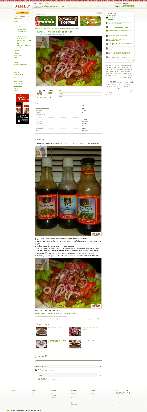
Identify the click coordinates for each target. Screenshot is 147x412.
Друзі (72, 402)
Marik (109, 35)
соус (112, 86)
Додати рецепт (23, 12)
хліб (110, 93)
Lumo (109, 30)
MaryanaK (110, 17)
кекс (107, 71)
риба (130, 80)
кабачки (107, 69)
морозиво (114, 75)
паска (110, 78)
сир (115, 84)
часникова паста (40, 114)
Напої (16, 57)
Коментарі (114, 15)
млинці (108, 75)
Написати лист (52, 90)
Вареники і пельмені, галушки (24, 40)
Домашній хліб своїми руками (114, 23)
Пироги (117, 40)
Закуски (17, 23)
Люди (63, 6)
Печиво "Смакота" (119, 27)
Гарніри (17, 66)
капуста (114, 69)
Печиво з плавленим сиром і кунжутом (120, 47)
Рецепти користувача (43, 97)
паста (114, 78)
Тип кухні (16, 76)
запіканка (129, 67)
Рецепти (37, 6)
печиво (124, 78)
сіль (37, 130)
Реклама (92, 392)
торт (119, 88)
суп (114, 86)
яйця (120, 94)
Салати (17, 53)
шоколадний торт (129, 92)
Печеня (19, 47)
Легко (62, 94)
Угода (72, 397)
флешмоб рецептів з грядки (119, 90)
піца (123, 80)
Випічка (17, 21)
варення (127, 65)
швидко (123, 92)
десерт (114, 67)
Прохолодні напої (118, 31)
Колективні (53, 395)
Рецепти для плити (66, 97)
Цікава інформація (18, 81)
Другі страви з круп (22, 36)
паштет (118, 78)
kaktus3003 (110, 27)
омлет (107, 78)
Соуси (16, 62)
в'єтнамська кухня (63, 316)
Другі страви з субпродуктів (24, 45)
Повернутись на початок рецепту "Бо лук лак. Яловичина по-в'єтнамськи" (57, 313)
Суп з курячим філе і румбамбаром (121, 17)
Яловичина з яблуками (88, 340)
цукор (37, 117)
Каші (16, 69)
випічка (108, 67)
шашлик (119, 92)
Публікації (109, 15)
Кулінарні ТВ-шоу (18, 83)
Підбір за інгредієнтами (50, 6)
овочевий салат (120, 75)
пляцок (113, 80)
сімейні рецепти (112, 88)
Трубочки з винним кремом (118, 57)
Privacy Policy (74, 404)
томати (38, 112)
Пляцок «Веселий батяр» (117, 35)
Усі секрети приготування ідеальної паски (121, 22)
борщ (113, 65)
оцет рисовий (39, 128)
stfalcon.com (132, 390)
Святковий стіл (17, 79)
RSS (133, 60)
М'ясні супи (110, 19)
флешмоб (108, 90)
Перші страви (18, 55)
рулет (107, 82)
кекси (111, 71)
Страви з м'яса (55, 34)
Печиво (126, 27)
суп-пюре (119, 86)
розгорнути (44, 357)
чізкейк (114, 92)
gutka (39, 369)
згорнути (38, 357)
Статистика (73, 399)
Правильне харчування (21, 64)
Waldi (109, 22)
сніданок (108, 86)
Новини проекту (18, 86)
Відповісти (52, 370)
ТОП (52, 399)
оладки (130, 75)
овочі (126, 75)
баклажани (108, 65)
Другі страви (18, 26)
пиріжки (108, 80)
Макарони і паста (21, 38)
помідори (119, 80)
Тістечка (127, 57)
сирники (124, 84)
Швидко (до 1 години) (66, 90)
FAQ (72, 395)
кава (111, 69)
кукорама (121, 73)
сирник (119, 84)
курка (126, 73)
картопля (130, 69)
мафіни (130, 73)
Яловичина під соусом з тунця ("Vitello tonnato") (57, 340)
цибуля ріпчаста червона (42, 108)
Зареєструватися (128, 6)
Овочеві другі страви (22, 33)
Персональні (54, 397)
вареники (123, 65)
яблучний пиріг (114, 94)
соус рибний (39, 121)
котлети (116, 73)
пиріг (130, 77)
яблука (107, 94)
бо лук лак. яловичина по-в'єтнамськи (45, 316)
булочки (117, 65)
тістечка (123, 88)
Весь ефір (130, 60)
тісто (127, 88)
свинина (126, 82)
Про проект (73, 392)
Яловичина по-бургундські (56, 327)
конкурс (117, 71)
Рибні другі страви (21, 31)
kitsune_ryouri (47, 90)
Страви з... (16, 72)
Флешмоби (16, 90)
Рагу (18, 43)
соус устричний (40, 119)
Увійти (117, 6)
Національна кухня (18, 74)
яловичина (39, 105)
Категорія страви (18, 18)
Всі (52, 392)
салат (113, 82)
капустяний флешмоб (122, 69)
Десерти (17, 50)
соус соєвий (39, 125)
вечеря (131, 65)
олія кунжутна (39, 123)
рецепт (126, 80)
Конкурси (16, 88)
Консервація (18, 60)
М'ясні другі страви (22, 29)
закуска (123, 67)
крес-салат (39, 110)
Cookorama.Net (127, 394)
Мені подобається (42, 318)
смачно (128, 84)
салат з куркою (120, 82)
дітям (119, 67)
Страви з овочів (62, 34)
